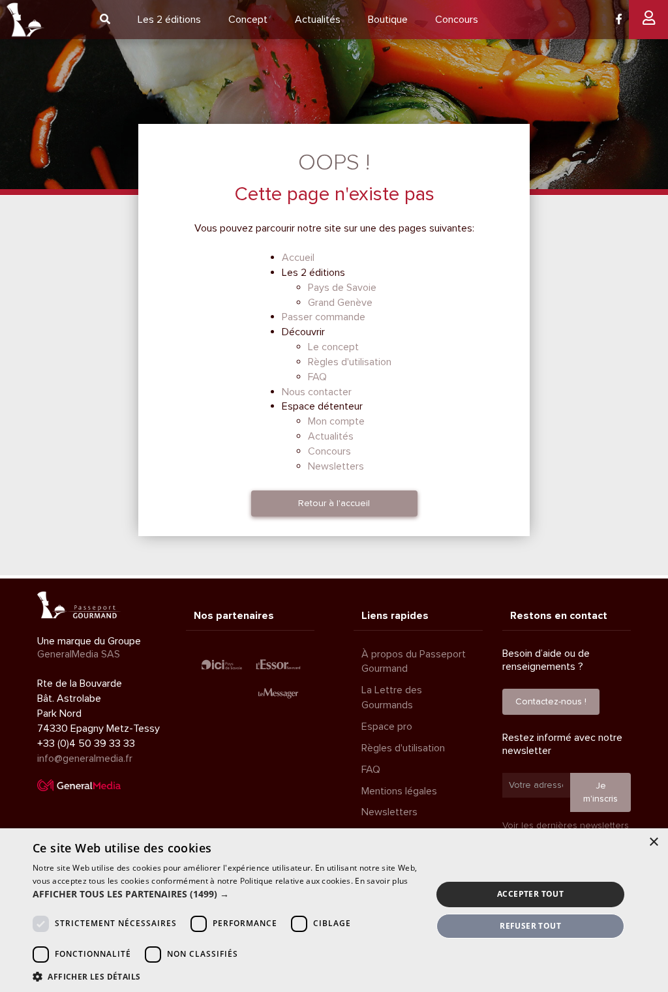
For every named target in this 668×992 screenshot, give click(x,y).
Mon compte (336, 421)
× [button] (653, 842)
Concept (247, 19)
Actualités (318, 19)
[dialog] (334, 910)
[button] (226, 894)
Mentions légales (399, 791)
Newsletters (336, 466)
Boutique (388, 19)
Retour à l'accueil (334, 503)
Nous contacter (317, 391)
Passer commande (323, 316)
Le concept (333, 346)
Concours (456, 19)
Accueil (298, 257)
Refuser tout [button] (530, 925)
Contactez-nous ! (550, 701)
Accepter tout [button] (530, 893)
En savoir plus (381, 880)
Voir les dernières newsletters (565, 825)
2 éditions (169, 19)
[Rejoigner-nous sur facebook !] (619, 19)
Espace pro (386, 726)
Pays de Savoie (342, 287)
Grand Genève (340, 302)
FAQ (317, 376)
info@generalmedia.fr (84, 758)
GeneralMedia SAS (78, 654)
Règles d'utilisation (349, 361)
